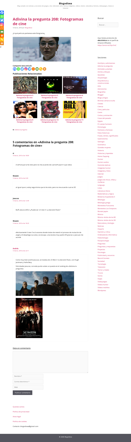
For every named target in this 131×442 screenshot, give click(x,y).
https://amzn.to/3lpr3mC (107, 45)
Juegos (100, 177)
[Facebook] (14, 69)
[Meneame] (33, 69)
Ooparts (101, 229)
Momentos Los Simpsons (107, 208)
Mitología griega (104, 203)
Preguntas (101, 243)
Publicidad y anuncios (106, 255)
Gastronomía (103, 139)
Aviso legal (17, 416)
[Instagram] (26, 69)
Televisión (101, 267)
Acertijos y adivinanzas (106, 63)
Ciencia (100, 106)
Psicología (101, 252)
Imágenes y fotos (104, 171)
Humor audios (103, 162)
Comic (100, 112)
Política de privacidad (21, 412)
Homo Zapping (103, 156)
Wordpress (102, 290)
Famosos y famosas (105, 130)
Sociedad (101, 261)
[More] (44, 69)
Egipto (100, 121)
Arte (99, 86)
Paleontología (103, 238)
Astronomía (102, 89)
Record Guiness (103, 258)
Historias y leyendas (105, 153)
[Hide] (1, 47)
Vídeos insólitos (104, 287)
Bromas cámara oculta (106, 101)
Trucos (100, 273)
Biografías (101, 92)
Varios (100, 276)
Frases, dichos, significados (108, 136)
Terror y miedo (103, 270)
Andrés (15, 248)
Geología (101, 141)
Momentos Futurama (106, 205)
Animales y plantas (105, 69)
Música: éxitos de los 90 (107, 220)
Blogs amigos (103, 98)
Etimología (102, 127)
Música (100, 214)
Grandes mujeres (104, 147)
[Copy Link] (40, 69)
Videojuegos (102, 281)
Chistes (100, 103)
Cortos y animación (105, 115)
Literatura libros (104, 191)
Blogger (101, 95)
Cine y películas (103, 109)
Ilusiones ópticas (104, 165)
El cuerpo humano (105, 124)
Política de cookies (20, 421)
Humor (100, 159)
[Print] (2, 36)
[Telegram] (29, 69)
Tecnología (102, 264)
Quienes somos (18, 407)
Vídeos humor (103, 284)
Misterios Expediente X (106, 197)
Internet (101, 174)
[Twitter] (22, 69)
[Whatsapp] (18, 69)
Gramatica (102, 144)
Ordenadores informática (107, 235)
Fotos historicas (104, 133)
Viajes (100, 279)
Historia (101, 150)
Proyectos (101, 249)
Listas (100, 188)
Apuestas (101, 75)
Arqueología (102, 78)
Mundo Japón (103, 211)
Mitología (101, 200)
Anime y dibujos (104, 72)
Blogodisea (65, 3)
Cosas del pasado (104, 118)
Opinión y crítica (104, 232)
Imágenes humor (104, 168)
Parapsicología (103, 241)
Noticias (101, 226)
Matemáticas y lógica (106, 194)
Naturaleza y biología (106, 223)
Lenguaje (101, 185)
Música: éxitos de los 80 (107, 217)
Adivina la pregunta (21, 130)
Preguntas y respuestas (106, 246)
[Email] (37, 69)
